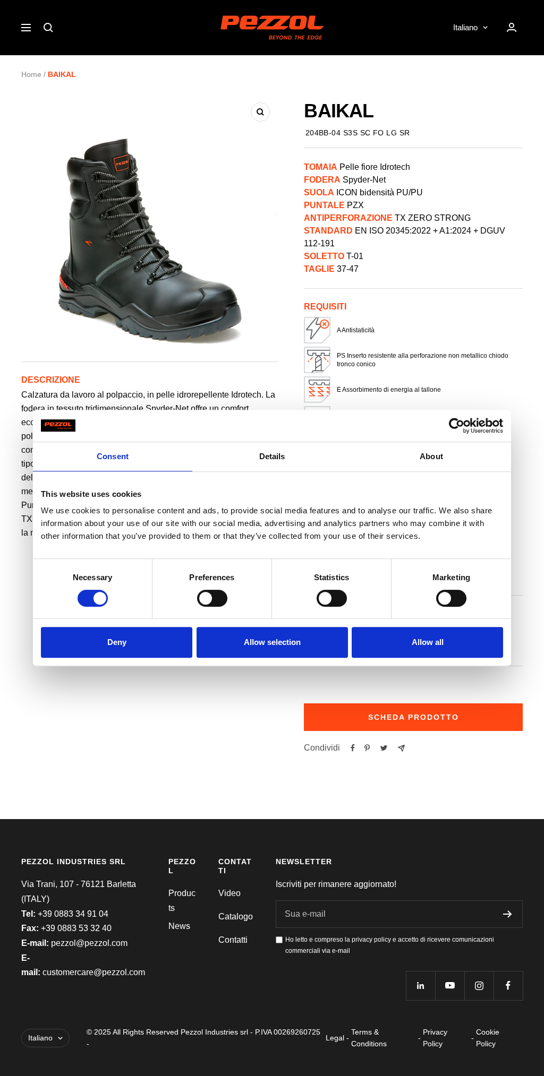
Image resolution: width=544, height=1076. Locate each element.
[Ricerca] (48, 27)
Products (182, 901)
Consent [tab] (113, 456)
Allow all (428, 642)
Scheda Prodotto (413, 717)
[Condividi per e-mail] (401, 748)
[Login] (511, 27)
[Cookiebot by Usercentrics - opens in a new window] (456, 426)
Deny (116, 642)
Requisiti (325, 306)
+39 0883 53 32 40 (76, 928)
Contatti (233, 939)
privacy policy (371, 939)
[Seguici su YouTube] (449, 985)
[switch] (212, 598)
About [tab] (431, 456)
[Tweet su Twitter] (383, 748)
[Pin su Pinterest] (367, 748)
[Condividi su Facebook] (353, 748)
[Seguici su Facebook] (508, 985)
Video (229, 893)
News (179, 926)
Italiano (465, 27)
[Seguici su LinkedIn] (420, 985)
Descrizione (50, 379)
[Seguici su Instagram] (479, 985)
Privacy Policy (435, 1038)
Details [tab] (272, 456)
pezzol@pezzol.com (89, 943)
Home (31, 74)
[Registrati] (507, 914)
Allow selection (272, 642)
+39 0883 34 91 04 (73, 913)
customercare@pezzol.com (93, 972)
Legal (335, 1038)
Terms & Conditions (369, 1038)
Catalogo (235, 916)
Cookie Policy (487, 1038)
